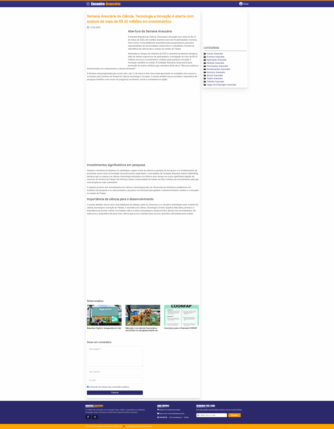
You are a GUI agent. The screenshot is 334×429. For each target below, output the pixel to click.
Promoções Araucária (217, 66)
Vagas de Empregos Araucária (221, 84)
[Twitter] (95, 417)
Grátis (186, 417)
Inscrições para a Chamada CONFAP (180, 328)
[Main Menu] (88, 4)
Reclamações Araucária (218, 69)
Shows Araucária (215, 75)
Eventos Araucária (215, 57)
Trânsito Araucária (215, 81)
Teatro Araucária (215, 78)
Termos (88, 426)
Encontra (105, 3)
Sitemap (107, 426)
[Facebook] (88, 417)
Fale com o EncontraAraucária (171, 414)
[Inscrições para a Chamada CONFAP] (181, 315)
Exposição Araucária (216, 60)
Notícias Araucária (215, 63)
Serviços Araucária (216, 72)
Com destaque (175, 417)
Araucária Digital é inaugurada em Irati (104, 328)
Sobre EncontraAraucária (169, 410)
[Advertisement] (106, 47)
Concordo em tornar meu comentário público (109, 387)
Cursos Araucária (215, 53)
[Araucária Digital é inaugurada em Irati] (104, 315)
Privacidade (98, 426)
